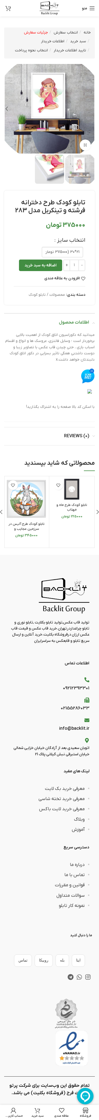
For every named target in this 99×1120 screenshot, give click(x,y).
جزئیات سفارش (36, 32)
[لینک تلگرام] (70, 977)
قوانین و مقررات (70, 885)
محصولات (57, 294)
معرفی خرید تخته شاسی (61, 799)
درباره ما (77, 865)
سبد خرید (78, 41)
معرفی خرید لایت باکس (62, 809)
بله (62, 960)
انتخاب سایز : (69, 240)
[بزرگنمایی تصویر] (85, 145)
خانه (87, 32)
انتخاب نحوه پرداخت (31, 50)
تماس (23, 960)
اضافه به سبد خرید (40, 265)
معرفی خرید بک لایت (65, 789)
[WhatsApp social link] (79, 977)
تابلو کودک (37, 294)
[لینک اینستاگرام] (88, 977)
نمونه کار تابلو (72, 906)
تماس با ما (74, 875)
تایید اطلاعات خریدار (70, 50)
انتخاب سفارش (66, 32)
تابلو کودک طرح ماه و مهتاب (71, 507)
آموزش (78, 830)
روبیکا (43, 960)
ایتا (78, 960)
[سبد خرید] (8, 8)
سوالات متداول (70, 896)
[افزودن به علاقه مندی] (58, 485)
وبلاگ (79, 820)
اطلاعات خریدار (52, 41)
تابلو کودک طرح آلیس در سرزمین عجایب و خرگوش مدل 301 (27, 529)
